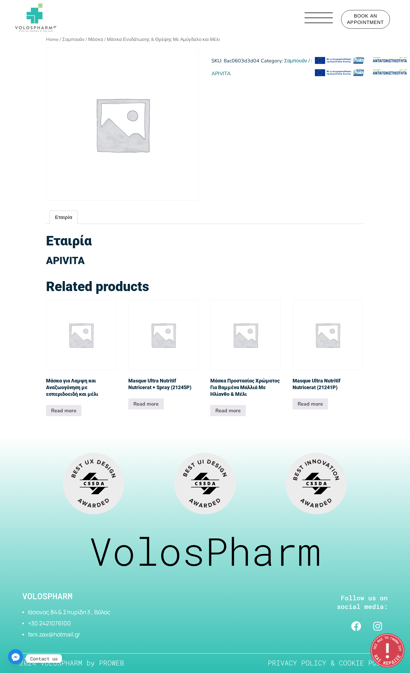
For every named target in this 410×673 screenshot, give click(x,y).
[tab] (64, 217)
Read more (63, 410)
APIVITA (221, 73)
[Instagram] (378, 626)
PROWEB (111, 662)
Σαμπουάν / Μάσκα (82, 39)
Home (52, 39)
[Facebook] (356, 626)
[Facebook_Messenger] (15, 658)
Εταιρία (63, 217)
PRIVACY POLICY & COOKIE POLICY (330, 662)
